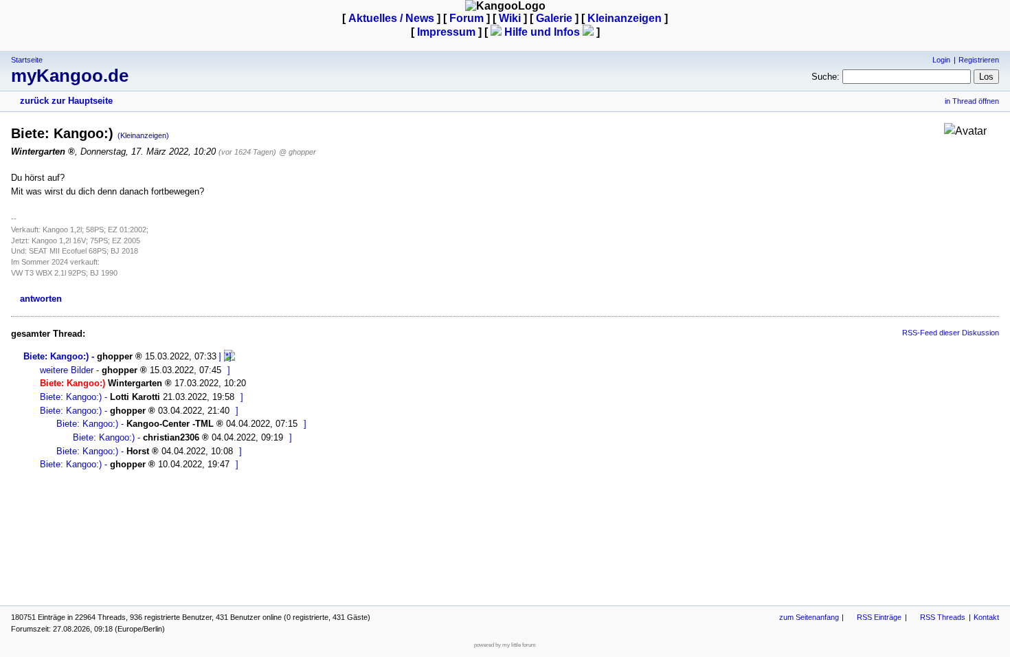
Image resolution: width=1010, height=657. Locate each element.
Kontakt (986, 617)
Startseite (27, 60)
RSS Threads (942, 617)
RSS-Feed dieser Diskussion (950, 332)
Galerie (554, 18)
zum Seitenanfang (809, 617)
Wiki (510, 18)
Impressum (446, 32)
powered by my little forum (505, 645)
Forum (466, 18)
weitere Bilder (66, 370)
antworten (41, 298)
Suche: (825, 76)
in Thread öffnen (972, 101)
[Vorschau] (220, 356)
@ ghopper (297, 152)
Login (941, 60)
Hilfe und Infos (542, 32)
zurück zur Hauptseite (66, 101)
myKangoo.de (69, 75)
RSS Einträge (879, 617)
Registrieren (978, 60)
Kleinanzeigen (624, 18)
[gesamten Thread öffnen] (229, 356)
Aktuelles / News (391, 18)
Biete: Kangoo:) (56, 356)
